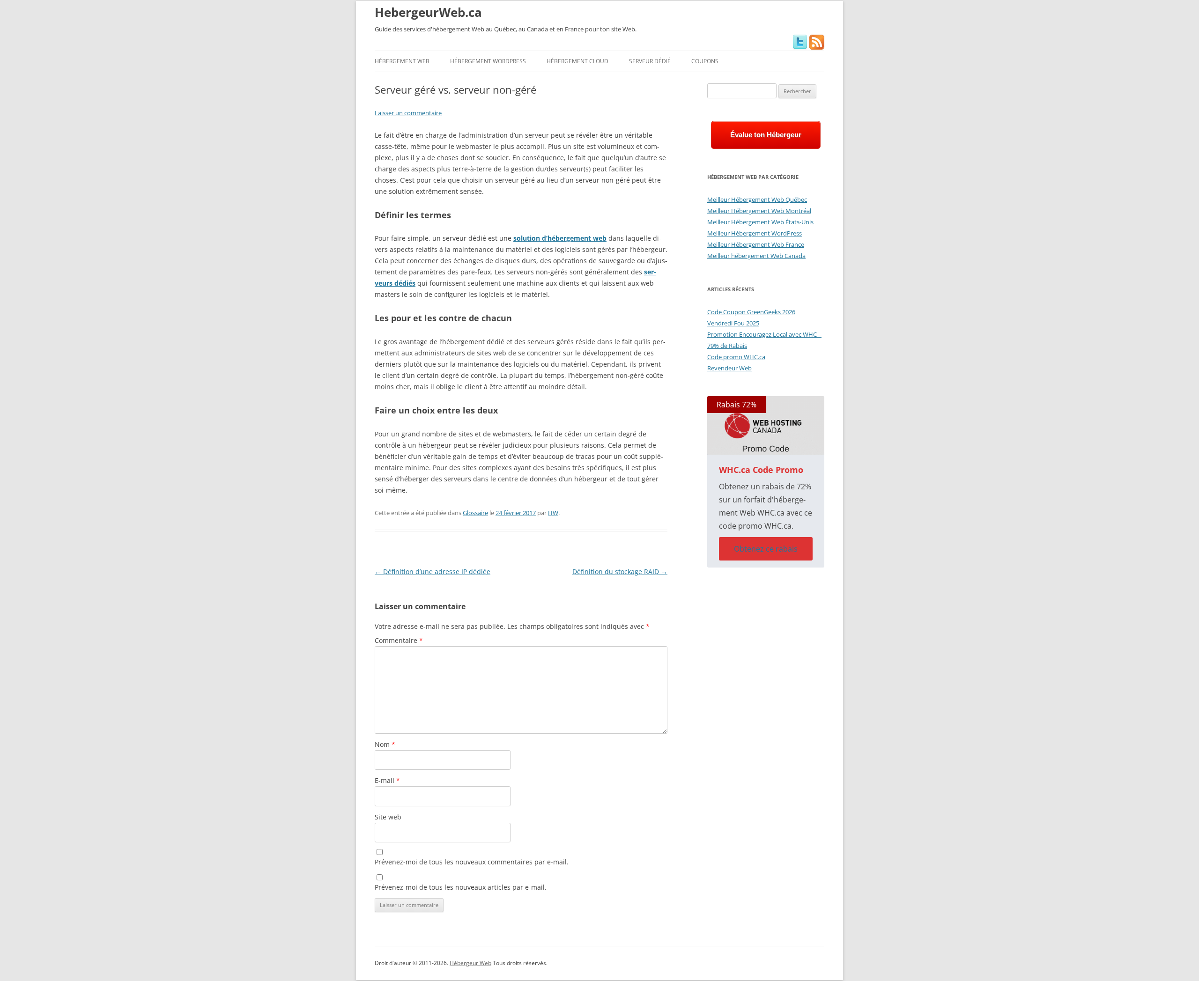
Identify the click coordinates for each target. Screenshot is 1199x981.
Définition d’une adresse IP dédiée (432, 571)
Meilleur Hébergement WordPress (754, 233)
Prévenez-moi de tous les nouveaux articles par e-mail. (461, 887)
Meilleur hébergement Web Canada (756, 255)
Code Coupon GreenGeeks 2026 (751, 312)
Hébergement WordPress (488, 61)
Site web (388, 816)
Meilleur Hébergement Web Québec (757, 199)
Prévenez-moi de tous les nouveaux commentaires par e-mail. (472, 861)
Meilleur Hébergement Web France (755, 244)
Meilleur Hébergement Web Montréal (759, 211)
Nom (385, 744)
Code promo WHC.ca (736, 357)
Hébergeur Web (470, 963)
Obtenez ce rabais (766, 549)
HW (553, 513)
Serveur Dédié (650, 61)
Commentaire (399, 640)
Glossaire (475, 513)
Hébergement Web (402, 61)
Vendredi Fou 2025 (733, 323)
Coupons (704, 61)
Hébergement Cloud (577, 61)
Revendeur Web (729, 368)
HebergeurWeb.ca (428, 12)
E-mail (387, 780)
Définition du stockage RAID (619, 571)
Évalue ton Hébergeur (765, 135)
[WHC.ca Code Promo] (765, 425)
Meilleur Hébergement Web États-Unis (760, 222)
